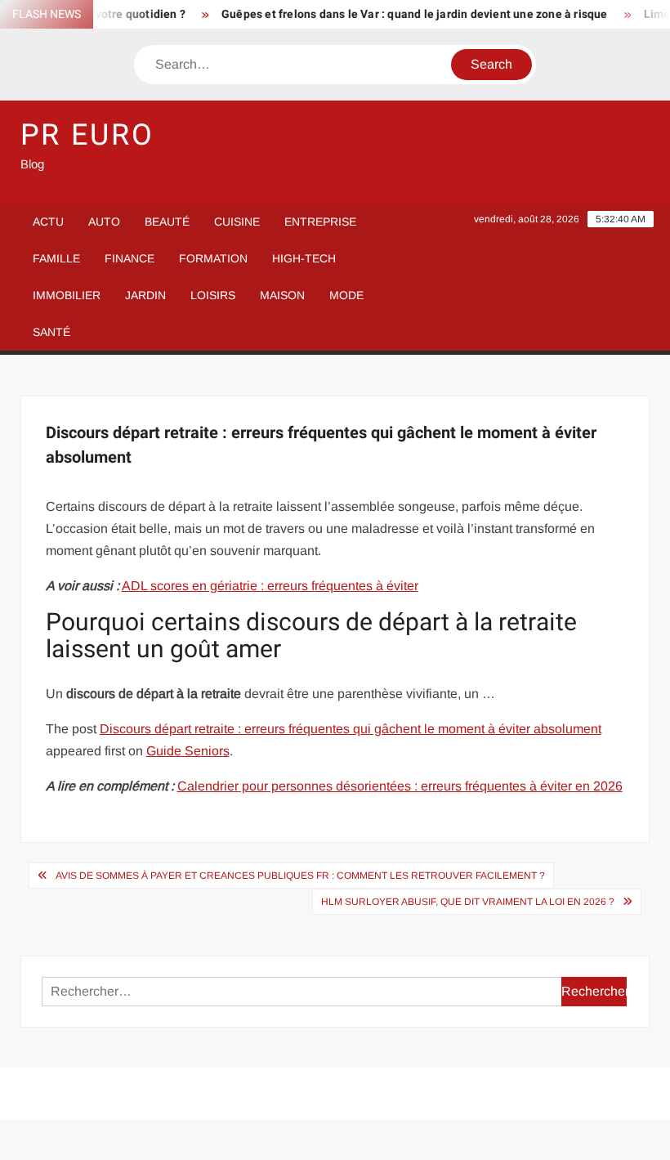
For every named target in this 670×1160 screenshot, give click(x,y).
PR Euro (87, 135)
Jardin (145, 295)
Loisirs (212, 295)
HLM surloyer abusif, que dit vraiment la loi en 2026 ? (467, 901)
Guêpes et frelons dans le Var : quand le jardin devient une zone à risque (404, 14)
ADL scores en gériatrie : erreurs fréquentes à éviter (270, 586)
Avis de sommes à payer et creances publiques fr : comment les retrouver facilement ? (300, 875)
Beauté (167, 221)
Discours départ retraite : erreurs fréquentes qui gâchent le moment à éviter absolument (350, 729)
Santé (51, 331)
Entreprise (320, 221)
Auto (104, 221)
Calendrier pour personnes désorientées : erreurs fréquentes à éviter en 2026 (400, 786)
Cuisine (237, 221)
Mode (346, 295)
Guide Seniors (188, 751)
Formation (213, 258)
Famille (56, 258)
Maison (282, 295)
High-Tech (304, 258)
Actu (48, 221)
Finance (129, 258)
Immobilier (66, 295)
